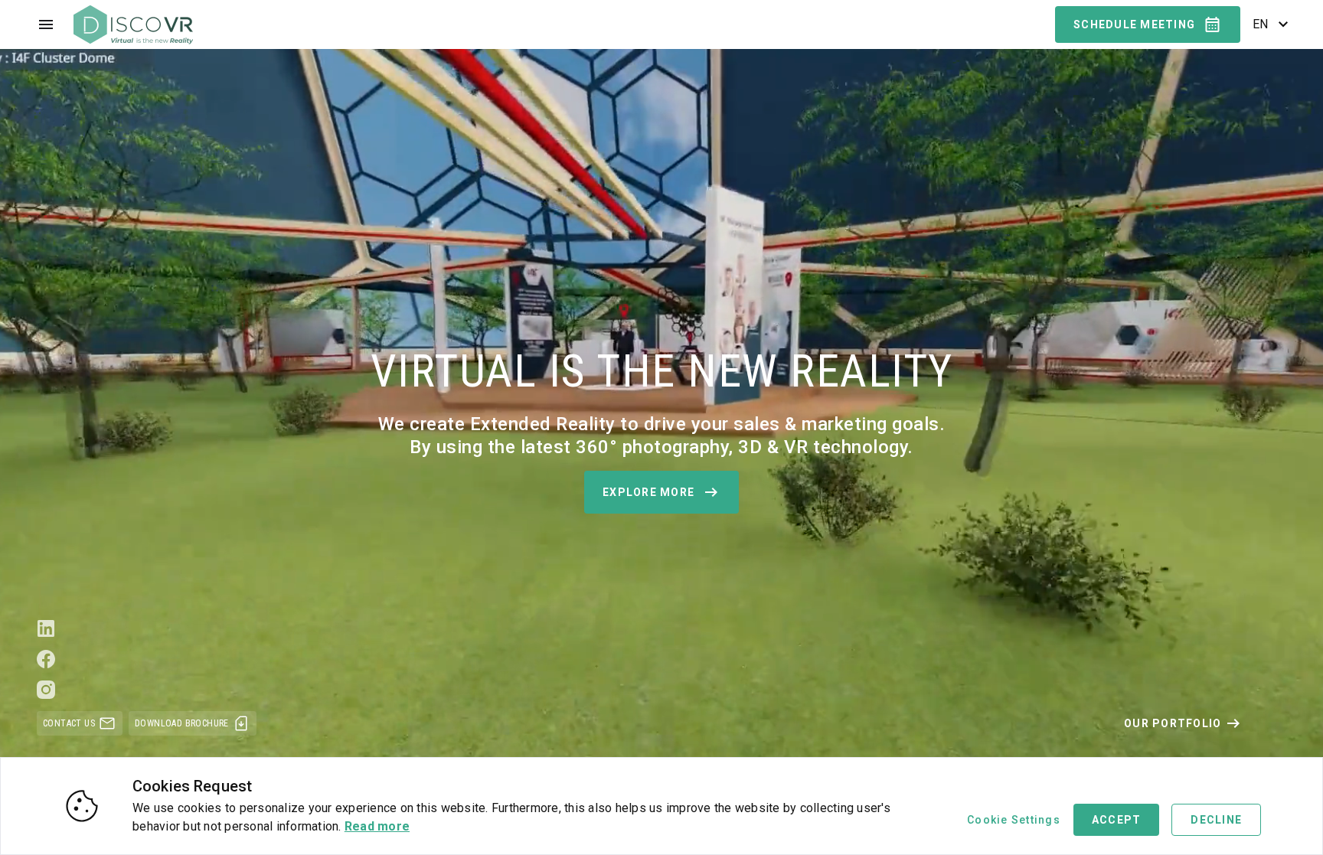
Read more (377, 826)
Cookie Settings (1013, 820)
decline (1216, 820)
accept (1117, 820)
